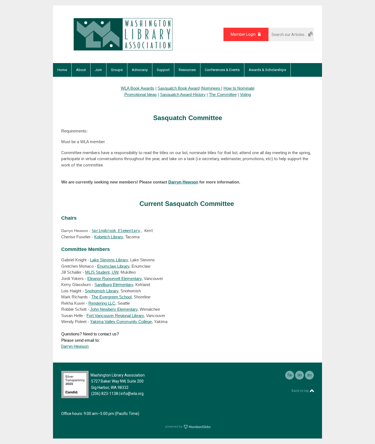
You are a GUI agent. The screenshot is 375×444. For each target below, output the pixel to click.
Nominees (211, 88)
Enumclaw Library (113, 266)
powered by (174, 426)
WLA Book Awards (137, 88)
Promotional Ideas (140, 94)
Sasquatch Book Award (179, 88)
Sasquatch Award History (183, 94)
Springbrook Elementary (116, 230)
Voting (245, 94)
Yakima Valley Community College (121, 321)
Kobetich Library (108, 236)
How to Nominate (238, 88)
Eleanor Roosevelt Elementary (114, 278)
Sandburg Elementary (113, 284)
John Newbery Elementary (114, 309)
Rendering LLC (101, 303)
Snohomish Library (101, 291)
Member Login (243, 34)
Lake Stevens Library (109, 260)
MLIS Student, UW (101, 272)
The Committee (223, 94)
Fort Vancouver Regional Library (115, 315)
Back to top (300, 391)
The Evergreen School (111, 297)
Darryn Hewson (183, 182)
